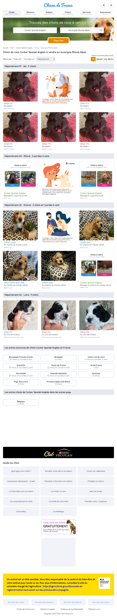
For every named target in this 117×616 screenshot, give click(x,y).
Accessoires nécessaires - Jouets (21, 481)
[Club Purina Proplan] (58, 452)
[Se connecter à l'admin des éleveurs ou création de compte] (111, 5)
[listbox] (101, 30)
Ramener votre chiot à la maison (58, 481)
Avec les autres (95, 491)
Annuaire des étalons (73, 602)
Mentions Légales (47, 609)
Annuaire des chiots (16, 602)
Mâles (17, 59)
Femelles (29, 59)
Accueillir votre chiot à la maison (58, 471)
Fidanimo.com (94, 609)
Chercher (58, 40)
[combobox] (35, 30)
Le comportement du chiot (21, 501)
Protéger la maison (96, 481)
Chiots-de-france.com (26, 609)
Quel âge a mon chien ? (21, 471)
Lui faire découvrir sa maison (21, 491)
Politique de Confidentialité (72, 609)
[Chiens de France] (58, 5)
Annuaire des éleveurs (44, 602)
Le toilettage (58, 511)
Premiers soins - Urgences (96, 501)
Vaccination (21, 511)
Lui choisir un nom (58, 491)
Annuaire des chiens (101, 602)
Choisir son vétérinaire (96, 471)
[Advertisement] (58, 427)
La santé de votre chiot (58, 501)
